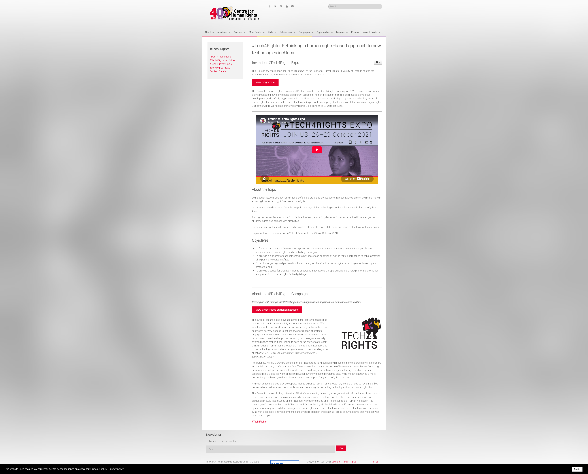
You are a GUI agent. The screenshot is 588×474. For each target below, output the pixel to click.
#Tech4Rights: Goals (221, 64)
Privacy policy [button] (116, 469)
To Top (374, 462)
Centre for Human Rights (344, 462)
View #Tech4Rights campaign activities (277, 309)
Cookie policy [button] (99, 469)
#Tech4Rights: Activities (222, 60)
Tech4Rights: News (220, 67)
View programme (265, 82)
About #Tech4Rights (220, 56)
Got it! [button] (577, 469)
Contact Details (218, 71)
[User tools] (378, 62)
